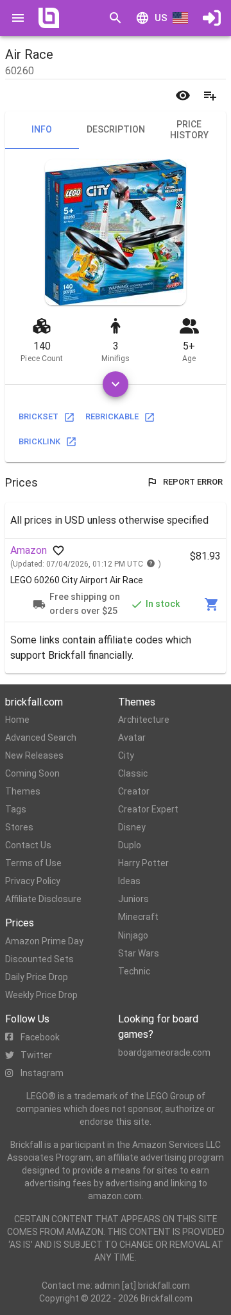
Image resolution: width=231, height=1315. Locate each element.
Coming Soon (32, 773)
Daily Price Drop (36, 977)
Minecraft (138, 917)
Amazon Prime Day (44, 941)
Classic (133, 773)
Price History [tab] (189, 130)
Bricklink (39, 441)
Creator (134, 791)
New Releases (34, 755)
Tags (15, 809)
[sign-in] (211, 18)
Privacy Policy (32, 881)
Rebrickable (112, 416)
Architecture (143, 719)
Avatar (132, 737)
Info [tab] (41, 129)
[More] (115, 384)
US (161, 18)
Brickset (38, 416)
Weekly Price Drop (41, 995)
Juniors (133, 899)
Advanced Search (40, 737)
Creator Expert (148, 809)
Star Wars (138, 953)
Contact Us (28, 845)
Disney (132, 827)
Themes (22, 791)
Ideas (129, 881)
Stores (19, 827)
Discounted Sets (39, 959)
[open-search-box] (115, 18)
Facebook (40, 1037)
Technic (134, 971)
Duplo (129, 845)
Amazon (28, 550)
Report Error (193, 482)
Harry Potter (143, 863)
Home (17, 719)
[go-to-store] (212, 604)
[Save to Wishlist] (210, 95)
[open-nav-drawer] (18, 18)
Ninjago (133, 935)
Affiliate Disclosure (43, 899)
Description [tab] (116, 129)
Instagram (42, 1073)
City (126, 755)
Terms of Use (33, 863)
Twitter (36, 1055)
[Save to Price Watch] (183, 95)
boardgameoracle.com (164, 1052)
